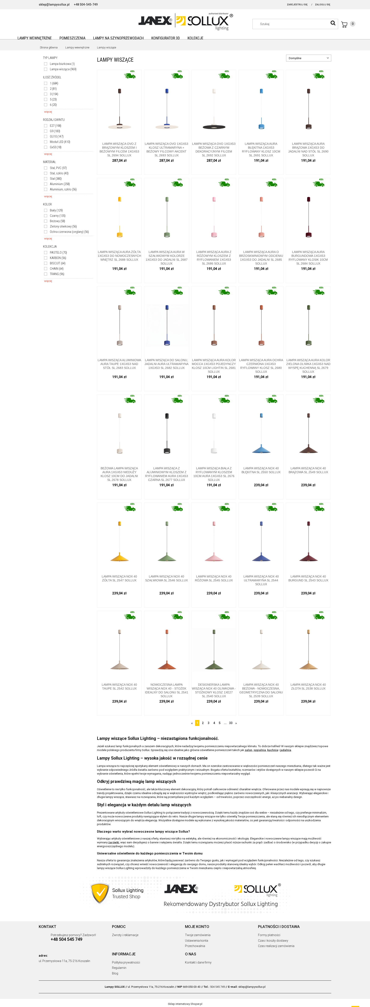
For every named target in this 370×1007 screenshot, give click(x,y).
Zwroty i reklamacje (125, 935)
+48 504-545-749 (86, 4)
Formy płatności (269, 935)
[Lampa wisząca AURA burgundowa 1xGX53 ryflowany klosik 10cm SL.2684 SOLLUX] (308, 212)
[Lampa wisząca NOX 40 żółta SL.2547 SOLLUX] (119, 537)
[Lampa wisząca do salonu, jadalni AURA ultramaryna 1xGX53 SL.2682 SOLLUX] (166, 320)
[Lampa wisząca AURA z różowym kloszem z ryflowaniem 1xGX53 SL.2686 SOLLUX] (214, 212)
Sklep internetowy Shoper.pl (185, 1004)
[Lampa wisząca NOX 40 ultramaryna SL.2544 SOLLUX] (261, 537)
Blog (115, 973)
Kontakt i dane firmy (198, 962)
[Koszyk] (348, 24)
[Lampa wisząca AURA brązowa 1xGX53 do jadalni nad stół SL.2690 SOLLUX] (308, 104)
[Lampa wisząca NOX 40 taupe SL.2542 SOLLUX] (119, 645)
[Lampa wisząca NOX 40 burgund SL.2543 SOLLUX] (308, 537)
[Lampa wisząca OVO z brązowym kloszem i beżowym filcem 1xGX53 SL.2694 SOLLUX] (119, 104)
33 (231, 723)
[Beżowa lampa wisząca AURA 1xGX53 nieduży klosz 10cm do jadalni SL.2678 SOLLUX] (119, 429)
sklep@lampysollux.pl (54, 4)
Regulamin (119, 968)
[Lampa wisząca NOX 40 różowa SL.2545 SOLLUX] (214, 537)
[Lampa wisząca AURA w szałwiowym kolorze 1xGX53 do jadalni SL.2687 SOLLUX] (166, 212)
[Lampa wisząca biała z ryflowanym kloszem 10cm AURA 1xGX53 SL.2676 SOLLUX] (214, 429)
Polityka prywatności (126, 962)
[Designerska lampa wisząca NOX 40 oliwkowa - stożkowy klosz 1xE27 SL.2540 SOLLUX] (214, 645)
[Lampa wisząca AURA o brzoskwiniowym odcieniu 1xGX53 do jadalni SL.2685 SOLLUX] (261, 212)
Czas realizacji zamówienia (276, 946)
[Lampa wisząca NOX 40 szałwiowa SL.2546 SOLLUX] (166, 537)
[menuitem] (35, 38)
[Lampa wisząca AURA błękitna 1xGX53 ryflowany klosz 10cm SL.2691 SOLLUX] (261, 104)
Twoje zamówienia (197, 935)
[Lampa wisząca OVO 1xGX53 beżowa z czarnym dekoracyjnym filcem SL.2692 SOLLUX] (214, 104)
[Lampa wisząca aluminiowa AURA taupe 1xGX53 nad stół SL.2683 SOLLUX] (119, 320)
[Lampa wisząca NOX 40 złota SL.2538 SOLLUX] (308, 645)
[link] (59, 64)
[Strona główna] (185, 21)
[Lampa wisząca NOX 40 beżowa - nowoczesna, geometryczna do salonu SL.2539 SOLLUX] (261, 645)
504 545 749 (217, 986)
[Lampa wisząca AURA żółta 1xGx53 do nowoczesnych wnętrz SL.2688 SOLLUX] (119, 212)
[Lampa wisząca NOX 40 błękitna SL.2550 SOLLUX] (261, 429)
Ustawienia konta (196, 940)
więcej (48, 111)
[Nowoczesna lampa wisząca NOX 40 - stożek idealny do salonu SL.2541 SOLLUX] (166, 645)
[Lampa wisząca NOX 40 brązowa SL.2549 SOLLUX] (308, 429)
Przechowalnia (195, 946)
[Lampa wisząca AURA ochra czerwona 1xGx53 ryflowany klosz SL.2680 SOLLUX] (261, 320)
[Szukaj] (333, 23)
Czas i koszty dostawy (273, 940)
